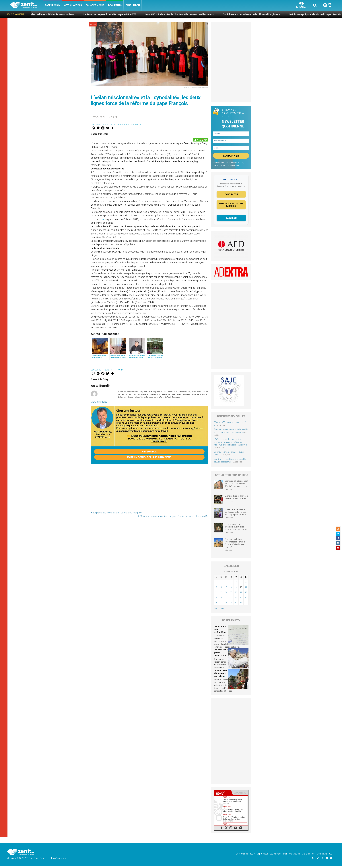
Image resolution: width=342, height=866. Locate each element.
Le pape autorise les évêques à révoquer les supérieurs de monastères (236, 527)
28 (226, 602)
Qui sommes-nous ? (245, 853)
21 (226, 597)
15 (231, 592)
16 (236, 592)
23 (236, 597)
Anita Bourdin (125, 124)
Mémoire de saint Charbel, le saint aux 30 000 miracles (236, 497)
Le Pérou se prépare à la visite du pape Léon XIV (42, 14)
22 (231, 597)
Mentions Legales (291, 853)
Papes (93, 24)
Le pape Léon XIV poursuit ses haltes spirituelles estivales (220, 676)
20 (221, 597)
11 (246, 587)
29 (231, 602)
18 (246, 592)
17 (241, 592)
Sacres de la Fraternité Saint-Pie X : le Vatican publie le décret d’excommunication (236, 483)
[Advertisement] (149, 486)
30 (236, 602)
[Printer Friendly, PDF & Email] (200, 140)
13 (221, 592)
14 (226, 592)
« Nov (216, 608)
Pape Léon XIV (52, 5)
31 (241, 602)
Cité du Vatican (73, 5)
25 (246, 597)
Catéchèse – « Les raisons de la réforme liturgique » (183, 14)
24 (241, 597)
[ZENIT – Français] (26, 5)
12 (216, 592)
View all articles (99, 401)
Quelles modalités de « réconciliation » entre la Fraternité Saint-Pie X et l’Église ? (235, 543)
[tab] (222, 792)
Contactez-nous (324, 853)
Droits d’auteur (308, 853)
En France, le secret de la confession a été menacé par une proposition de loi (235, 512)
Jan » (222, 608)
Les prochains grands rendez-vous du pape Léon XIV (221, 655)
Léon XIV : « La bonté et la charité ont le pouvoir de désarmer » (111, 14)
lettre (102, 219)
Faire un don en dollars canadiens (149, 457)
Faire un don (133, 5)
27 (221, 602)
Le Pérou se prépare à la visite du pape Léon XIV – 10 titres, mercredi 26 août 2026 (266, 14)
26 (216, 602)
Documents (115, 5)
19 (216, 597)
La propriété (262, 853)
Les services (275, 853)
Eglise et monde (95, 5)
